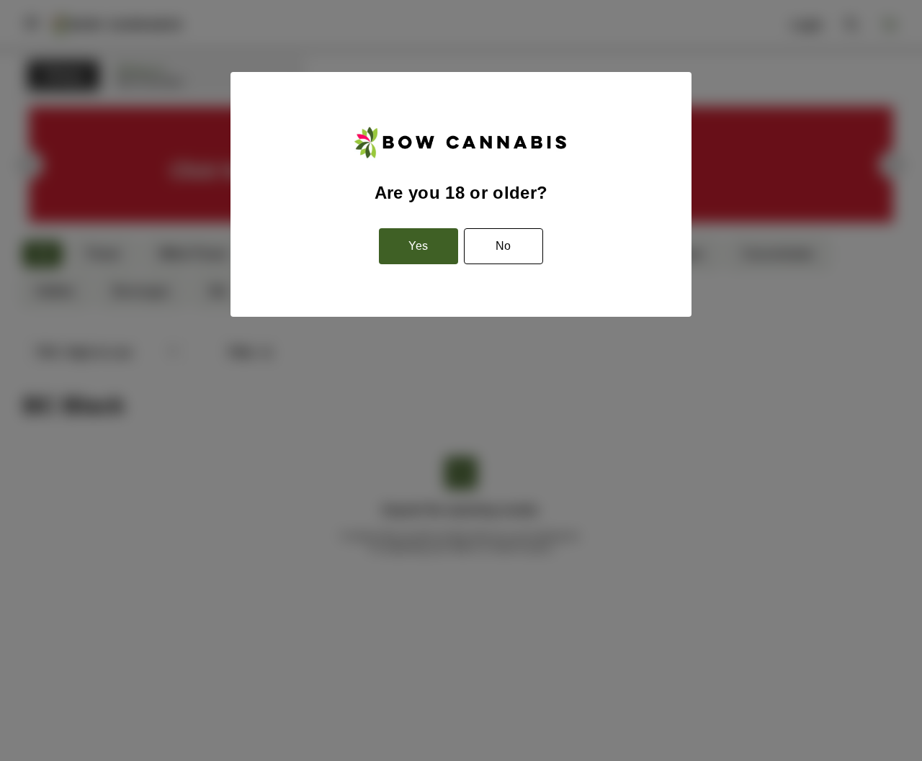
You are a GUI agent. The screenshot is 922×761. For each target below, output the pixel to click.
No (503, 246)
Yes (418, 246)
